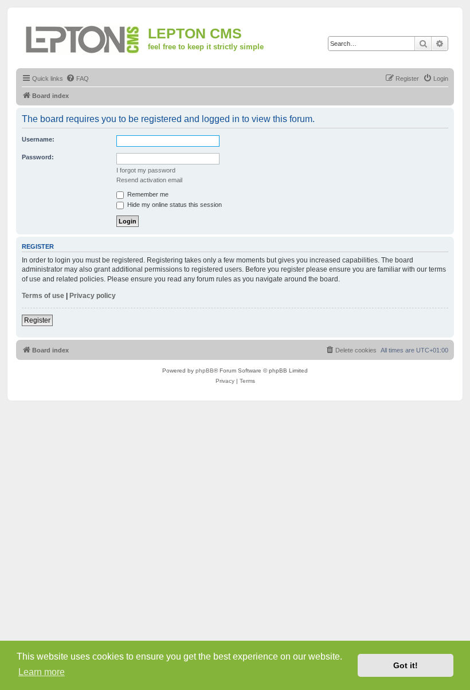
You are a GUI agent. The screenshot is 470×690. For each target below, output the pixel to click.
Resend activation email (149, 180)
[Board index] (83, 37)
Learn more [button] (41, 672)
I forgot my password (145, 170)
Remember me (147, 194)
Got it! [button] (405, 665)
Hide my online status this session (174, 204)
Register (37, 320)
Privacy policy (92, 296)
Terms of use (43, 296)
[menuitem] (77, 78)
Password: (38, 157)
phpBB (204, 370)
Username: (38, 139)
